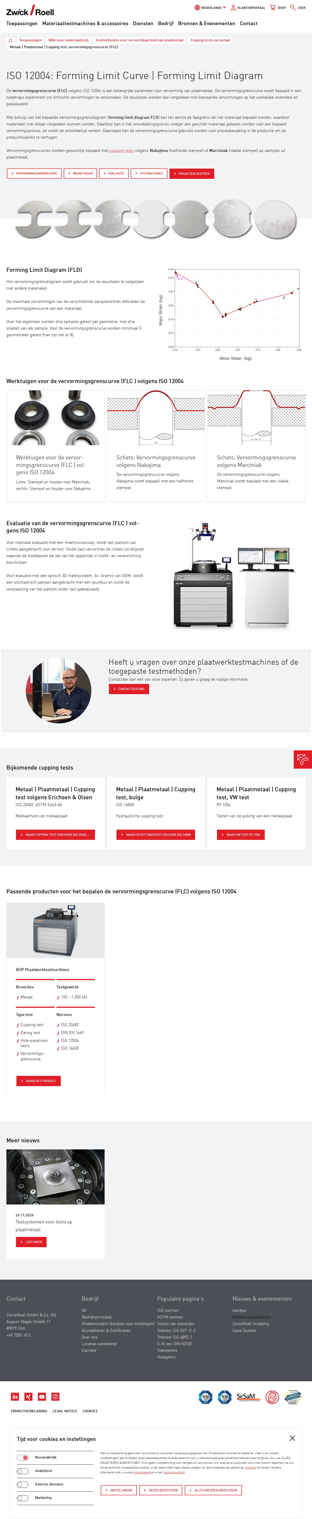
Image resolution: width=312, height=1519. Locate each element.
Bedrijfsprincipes (97, 1317)
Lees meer (33, 1242)
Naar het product (41, 1081)
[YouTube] (42, 1399)
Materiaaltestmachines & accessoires (85, 23)
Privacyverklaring (29, 1411)
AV (84, 1311)
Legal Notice (65, 1411)
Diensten (143, 23)
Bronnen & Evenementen (206, 23)
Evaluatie (116, 173)
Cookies (90, 1411)
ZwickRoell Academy (251, 1324)
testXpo (239, 1311)
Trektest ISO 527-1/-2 (176, 1331)
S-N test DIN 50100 (174, 1344)
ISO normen (168, 1311)
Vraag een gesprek (194, 173)
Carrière (89, 1351)
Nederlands (211, 8)
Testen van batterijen (175, 1324)
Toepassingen (22, 23)
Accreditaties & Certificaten (106, 1331)
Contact (249, 23)
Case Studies (244, 1331)
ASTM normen (170, 1317)
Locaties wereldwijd (99, 1344)
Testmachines (151, 173)
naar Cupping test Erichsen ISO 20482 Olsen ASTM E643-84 (60, 834)
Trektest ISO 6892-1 (174, 1337)
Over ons (90, 1337)
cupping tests (121, 151)
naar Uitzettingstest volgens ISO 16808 (158, 834)
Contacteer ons (131, 689)
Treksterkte (167, 1351)
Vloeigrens (166, 1357)
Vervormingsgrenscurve (36, 173)
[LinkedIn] (15, 1399)
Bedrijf (166, 23)
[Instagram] (55, 1399)
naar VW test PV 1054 (243, 834)
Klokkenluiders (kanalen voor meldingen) (118, 1324)
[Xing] (28, 1399)
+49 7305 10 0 (18, 1335)
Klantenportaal (251, 8)
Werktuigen (83, 173)
